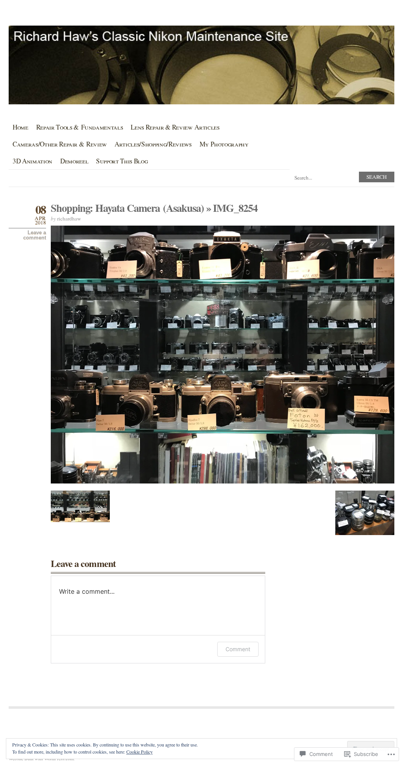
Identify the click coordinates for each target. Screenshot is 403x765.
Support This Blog (122, 160)
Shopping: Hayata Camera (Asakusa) (127, 207)
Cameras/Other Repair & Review (60, 143)
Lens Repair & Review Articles (175, 127)
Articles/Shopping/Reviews (153, 143)
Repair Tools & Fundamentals (79, 127)
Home (20, 127)
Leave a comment (34, 235)
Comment (238, 649)
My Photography (224, 143)
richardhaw (69, 218)
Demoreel (74, 160)
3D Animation (32, 160)
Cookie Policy (139, 751)
